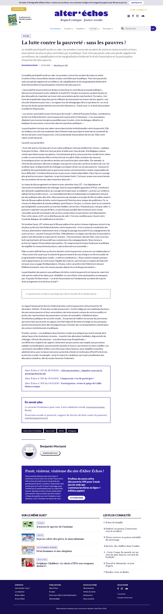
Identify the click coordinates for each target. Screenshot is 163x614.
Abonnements (88, 588)
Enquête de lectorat (124, 598)
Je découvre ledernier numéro (25, 18)
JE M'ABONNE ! (19, 9)
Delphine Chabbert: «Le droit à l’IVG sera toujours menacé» (65, 564)
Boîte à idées (20, 595)
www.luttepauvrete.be (36, 418)
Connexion (121, 594)
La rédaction (19, 592)
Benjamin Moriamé (30, 65)
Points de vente (89, 592)
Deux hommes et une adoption (54, 551)
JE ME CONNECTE (138, 10)
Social (26, 36)
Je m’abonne (76, 498)
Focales (52, 592)
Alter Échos (53, 588)
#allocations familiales (32, 431)
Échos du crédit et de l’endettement (62, 595)
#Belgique (72, 431)
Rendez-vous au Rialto (117, 572)
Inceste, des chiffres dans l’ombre (123, 546)
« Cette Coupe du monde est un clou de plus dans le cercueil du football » (122, 554)
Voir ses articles (50, 453)
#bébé (61, 431)
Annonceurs (88, 595)
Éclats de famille (114, 522)
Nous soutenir (88, 599)
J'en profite (136, 3)
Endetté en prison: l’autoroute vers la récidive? (121, 530)
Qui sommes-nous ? (22, 588)
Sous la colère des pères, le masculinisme (60, 539)
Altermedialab (54, 599)
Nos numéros (55, 28)
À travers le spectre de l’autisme (55, 527)
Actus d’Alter (20, 599)
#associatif (50, 431)
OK (153, 29)
